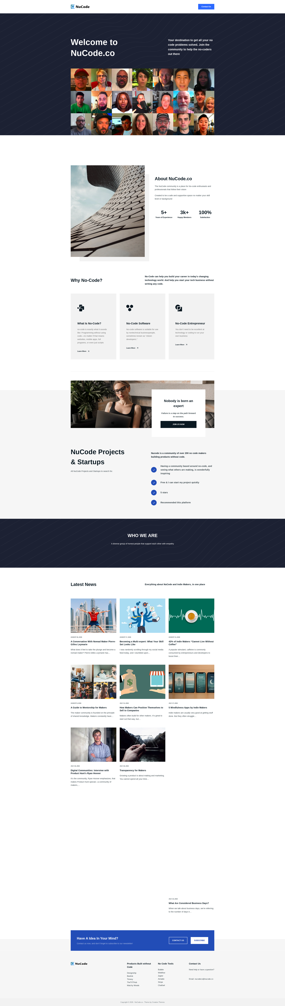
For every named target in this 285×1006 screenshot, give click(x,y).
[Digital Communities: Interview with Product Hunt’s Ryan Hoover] (93, 745)
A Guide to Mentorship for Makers (89, 707)
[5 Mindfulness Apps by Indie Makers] (191, 682)
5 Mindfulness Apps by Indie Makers (188, 707)
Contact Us (206, 7)
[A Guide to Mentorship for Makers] (93, 682)
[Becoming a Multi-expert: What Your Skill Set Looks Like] (142, 616)
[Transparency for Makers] (142, 745)
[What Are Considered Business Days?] (191, 811)
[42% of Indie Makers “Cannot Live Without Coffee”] (191, 616)
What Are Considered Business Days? (189, 903)
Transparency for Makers (133, 770)
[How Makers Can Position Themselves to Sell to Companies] (142, 682)
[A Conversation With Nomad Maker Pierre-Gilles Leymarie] (93, 616)
